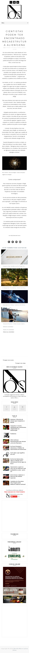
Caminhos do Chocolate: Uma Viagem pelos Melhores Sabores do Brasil (17, 483)
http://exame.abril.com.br (15, 235)
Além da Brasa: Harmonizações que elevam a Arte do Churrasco (18, 441)
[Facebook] (9, 242)
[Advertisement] (14, 516)
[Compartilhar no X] (13, 242)
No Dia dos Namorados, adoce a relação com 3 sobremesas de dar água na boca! (18, 461)
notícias (23, 47)
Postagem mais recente (8, 360)
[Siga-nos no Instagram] (16, 242)
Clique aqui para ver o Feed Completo (14, 492)
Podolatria (13, 433)
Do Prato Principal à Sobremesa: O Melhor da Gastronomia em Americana (18, 448)
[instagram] (14, 2)
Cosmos (19, 47)
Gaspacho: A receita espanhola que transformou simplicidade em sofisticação (18, 428)
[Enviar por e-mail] (20, 242)
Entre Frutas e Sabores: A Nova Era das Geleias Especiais (17, 476)
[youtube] (17, 2)
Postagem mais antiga (20, 363)
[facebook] (11, 2)
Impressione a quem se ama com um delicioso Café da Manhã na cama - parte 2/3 (18, 469)
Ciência (14, 47)
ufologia (15, 49)
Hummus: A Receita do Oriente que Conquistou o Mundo (17, 421)
